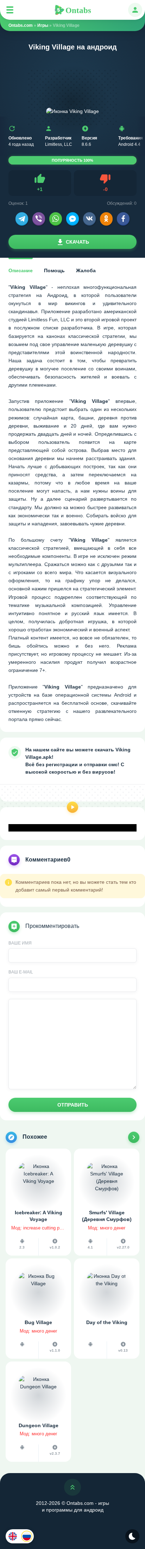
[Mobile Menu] (10, 10)
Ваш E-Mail (20, 972)
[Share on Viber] (38, 218)
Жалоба (86, 270)
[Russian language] (27, 1536)
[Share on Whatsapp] (55, 218)
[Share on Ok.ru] (106, 218)
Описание (20, 270)
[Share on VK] (89, 218)
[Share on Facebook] (123, 218)
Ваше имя (20, 943)
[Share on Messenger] (72, 218)
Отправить (72, 1105)
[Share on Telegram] (21, 218)
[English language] (13, 1536)
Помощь (54, 270)
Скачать (77, 242)
